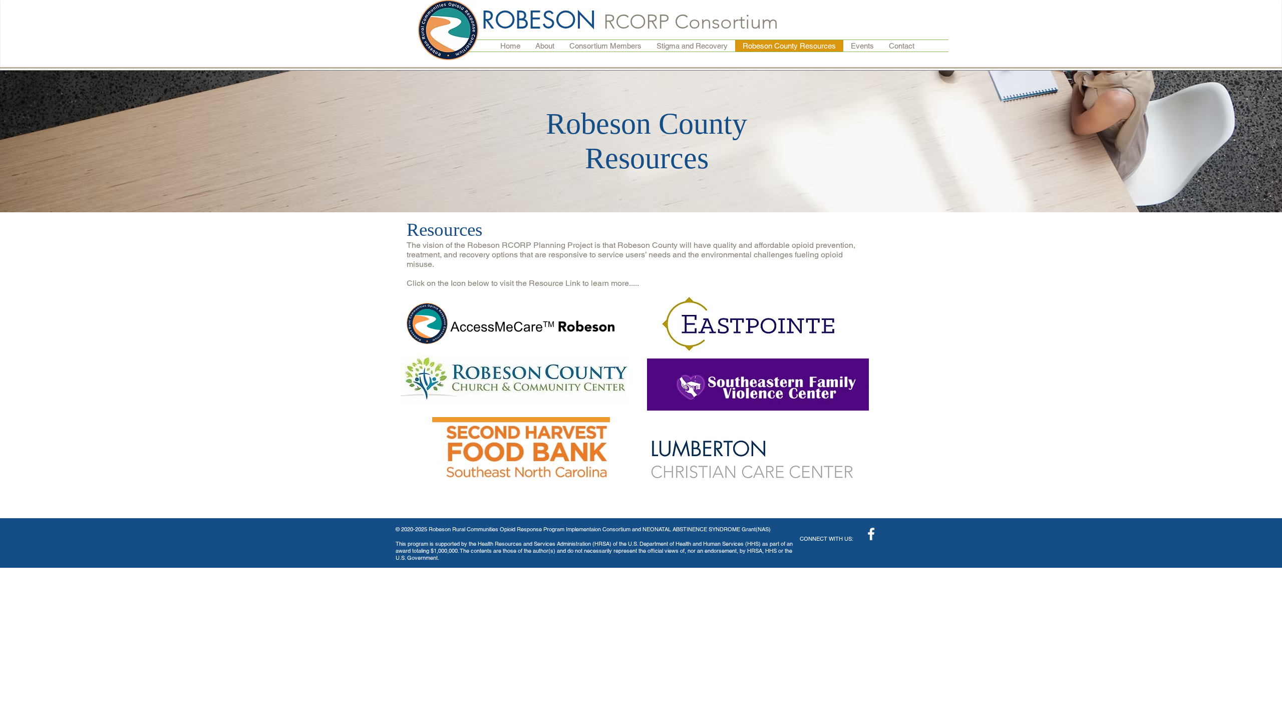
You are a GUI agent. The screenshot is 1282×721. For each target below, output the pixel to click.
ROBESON (542, 20)
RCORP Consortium (690, 22)
